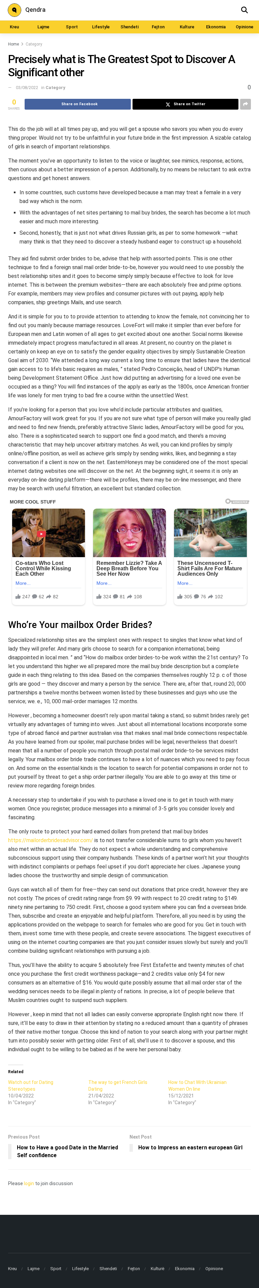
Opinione (244, 26)
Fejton (158, 26)
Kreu (14, 26)
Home (13, 44)
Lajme (43, 26)
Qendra (35, 9)
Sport (72, 26)
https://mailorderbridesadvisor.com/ (50, 840)
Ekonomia (216, 26)
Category (34, 44)
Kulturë (157, 1268)
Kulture (187, 26)
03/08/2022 (27, 87)
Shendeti (129, 26)
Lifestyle (101, 26)
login (29, 1183)
